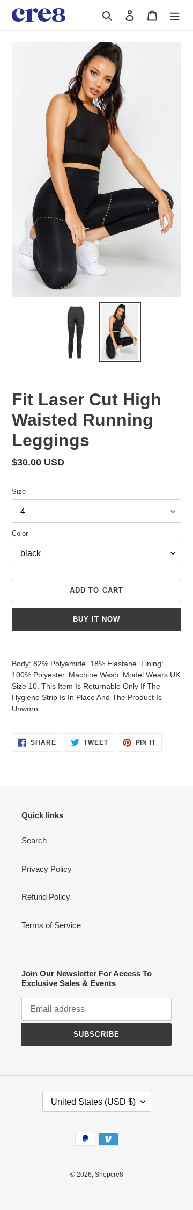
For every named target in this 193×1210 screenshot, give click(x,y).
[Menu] (175, 15)
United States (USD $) (93, 1101)
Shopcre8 (109, 1174)
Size (19, 491)
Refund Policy (45, 896)
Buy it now (96, 619)
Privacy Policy (46, 868)
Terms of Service (51, 925)
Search (34, 840)
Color (20, 533)
